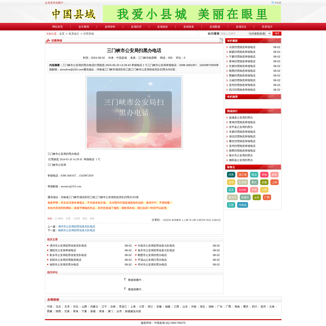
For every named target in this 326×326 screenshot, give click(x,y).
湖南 (211, 306)
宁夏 (84, 311)
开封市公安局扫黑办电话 (152, 264)
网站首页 (57, 26)
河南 (193, 306)
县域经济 (136, 26)
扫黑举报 (88, 33)
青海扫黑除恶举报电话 (242, 61)
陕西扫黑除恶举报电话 (242, 70)
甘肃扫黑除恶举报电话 (242, 66)
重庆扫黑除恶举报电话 (242, 141)
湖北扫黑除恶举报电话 (242, 136)
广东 (219, 306)
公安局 (76, 218)
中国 (49, 306)
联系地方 (267, 26)
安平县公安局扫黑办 (241, 126)
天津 (254, 189)
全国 (231, 182)
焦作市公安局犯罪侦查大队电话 (156, 250)
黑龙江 (123, 306)
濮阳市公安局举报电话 (63, 250)
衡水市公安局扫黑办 (241, 155)
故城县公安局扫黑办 (241, 117)
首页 (62, 33)
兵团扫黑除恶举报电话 (242, 47)
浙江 (150, 306)
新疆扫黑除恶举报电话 (242, 51)
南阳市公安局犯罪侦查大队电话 (76, 230)
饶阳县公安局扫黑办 (241, 160)
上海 (274, 182)
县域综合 (241, 26)
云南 (271, 306)
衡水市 (232, 197)
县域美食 (188, 26)
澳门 (110, 311)
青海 (75, 311)
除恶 (274, 174)
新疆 (93, 311)
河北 (75, 306)
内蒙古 (94, 306)
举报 (92, 218)
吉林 (113, 306)
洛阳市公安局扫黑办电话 (64, 264)
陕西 (58, 311)
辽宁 (104, 306)
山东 (256, 197)
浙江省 (243, 174)
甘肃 (67, 311)
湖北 (202, 306)
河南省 (243, 204)
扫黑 (68, 218)
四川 (254, 306)
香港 (101, 311)
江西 (176, 306)
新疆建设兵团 (133, 311)
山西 (264, 189)
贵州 (263, 306)
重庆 (254, 182)
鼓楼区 (245, 197)
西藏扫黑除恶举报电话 (242, 75)
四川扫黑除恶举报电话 (242, 89)
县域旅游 (162, 26)
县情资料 (110, 26)
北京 (231, 189)
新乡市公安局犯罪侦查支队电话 (68, 255)
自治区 (243, 189)
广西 (267, 197)
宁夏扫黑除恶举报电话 (242, 56)
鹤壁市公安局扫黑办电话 (152, 255)
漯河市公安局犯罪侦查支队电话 (76, 226)
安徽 (264, 182)
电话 (85, 218)
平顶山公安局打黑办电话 (152, 259)
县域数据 (215, 26)
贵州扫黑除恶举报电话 (242, 84)
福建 (167, 306)
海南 (237, 306)
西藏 (49, 311)
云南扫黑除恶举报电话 (242, 80)
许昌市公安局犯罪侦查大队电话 (156, 245)
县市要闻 (83, 26)
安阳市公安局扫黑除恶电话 (65, 259)
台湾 (119, 311)
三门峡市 (58, 218)
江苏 (231, 204)
